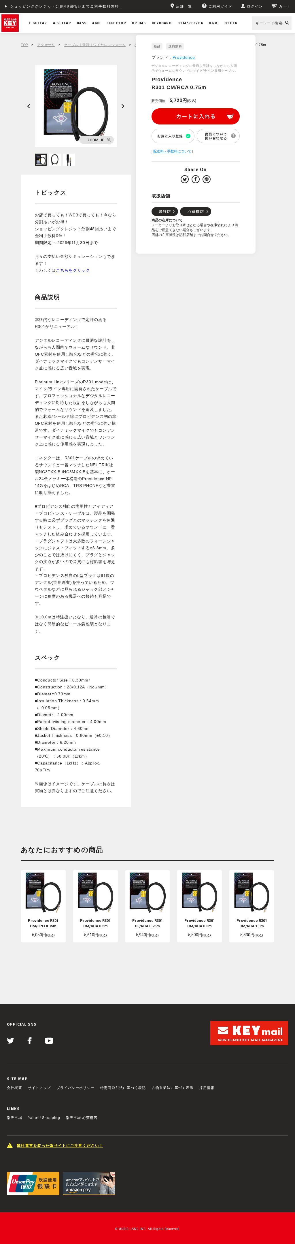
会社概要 (14, 1088)
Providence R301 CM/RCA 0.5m (95, 923)
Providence (184, 57)
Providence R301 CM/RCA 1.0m (252, 923)
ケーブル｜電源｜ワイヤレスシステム (95, 45)
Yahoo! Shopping (44, 1118)
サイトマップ (39, 1088)
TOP (24, 45)
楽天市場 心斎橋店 (82, 1118)
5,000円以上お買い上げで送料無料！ (45, 6)
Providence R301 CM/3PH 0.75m (43, 923)
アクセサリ (46, 45)
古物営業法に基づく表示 (172, 1088)
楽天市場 (14, 1118)
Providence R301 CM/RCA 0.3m (199, 923)
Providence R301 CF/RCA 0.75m (147, 923)
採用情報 (207, 1088)
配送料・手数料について (172, 151)
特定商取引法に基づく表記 (123, 1088)
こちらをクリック (73, 270)
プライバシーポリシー (75, 1088)
